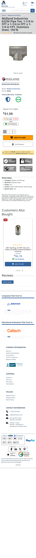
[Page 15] (26, 311)
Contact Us (9, 377)
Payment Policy (10, 395)
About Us (8, 351)
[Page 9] (5, 311)
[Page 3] (12, 310)
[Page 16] (29, 311)
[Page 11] (12, 311)
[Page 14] (22, 311)
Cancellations (10, 384)
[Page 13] (19, 311)
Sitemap (18, 465)
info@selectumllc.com (16, 415)
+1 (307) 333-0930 (15, 411)
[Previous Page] (3, 304)
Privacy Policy (10, 355)
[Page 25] (16, 314)
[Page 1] (5, 310)
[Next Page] (32, 304)
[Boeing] (13, 304)
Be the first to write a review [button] (22, 32)
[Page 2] (9, 310)
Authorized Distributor (12, 353)
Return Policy (10, 400)
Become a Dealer (11, 359)
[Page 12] (16, 311)
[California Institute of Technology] (13, 330)
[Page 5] (19, 310)
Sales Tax (8, 379)
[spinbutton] (9, 131)
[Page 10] (9, 311)
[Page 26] (19, 314)
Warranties (9, 382)
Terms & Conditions (11, 357)
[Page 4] (16, 310)
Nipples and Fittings (14, 15)
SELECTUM (4, 6)
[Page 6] (22, 310)
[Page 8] (29, 310)
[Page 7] (26, 310)
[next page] (22, 270)
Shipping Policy (10, 397)
